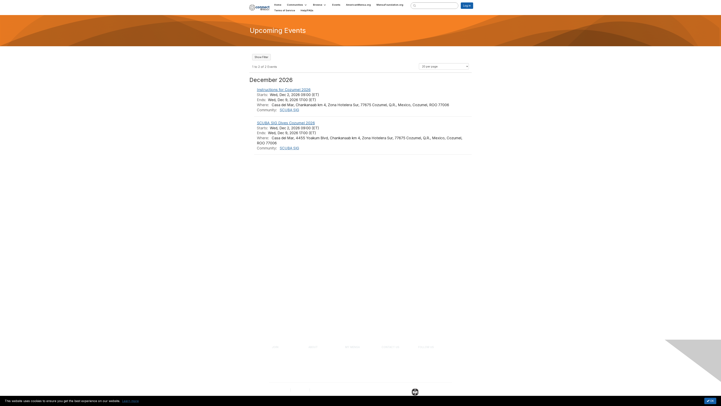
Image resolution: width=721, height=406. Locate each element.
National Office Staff (394, 358)
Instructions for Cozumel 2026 (284, 89)
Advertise (387, 363)
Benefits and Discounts (359, 369)
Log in (467, 5)
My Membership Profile (359, 352)
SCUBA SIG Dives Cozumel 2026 (286, 123)
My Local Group (355, 358)
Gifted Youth (316, 358)
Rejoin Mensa (280, 369)
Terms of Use (300, 390)
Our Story (314, 352)
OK (711, 400)
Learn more (130, 401)
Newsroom (388, 369)
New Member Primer (357, 363)
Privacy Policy (280, 390)
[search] (415, 5)
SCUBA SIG (289, 110)
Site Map (316, 390)
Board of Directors (393, 352)
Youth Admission (282, 363)
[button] (297, 5)
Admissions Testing (284, 352)
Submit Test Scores (284, 358)
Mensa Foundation (319, 363)
